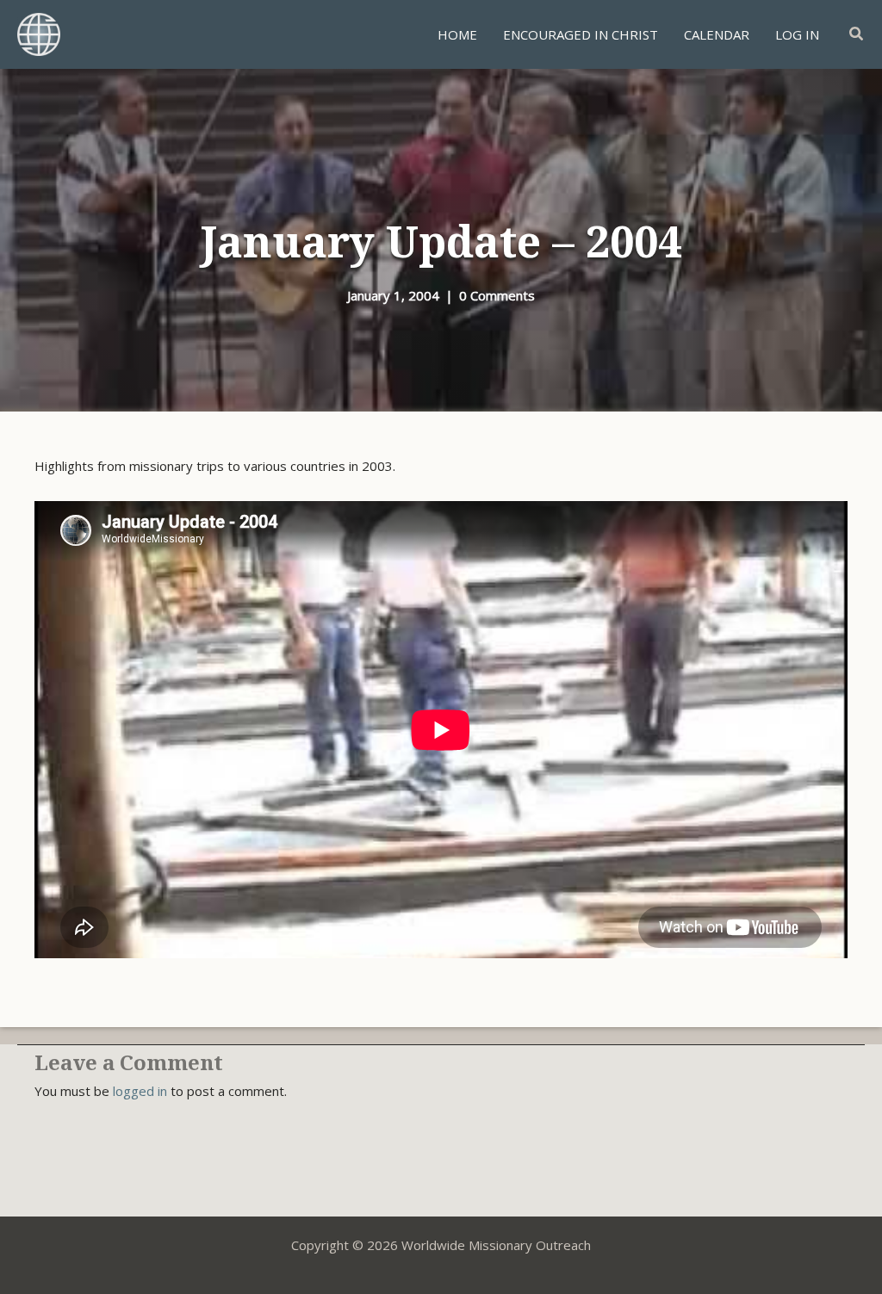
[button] (857, 34)
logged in (140, 1090)
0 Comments (497, 295)
